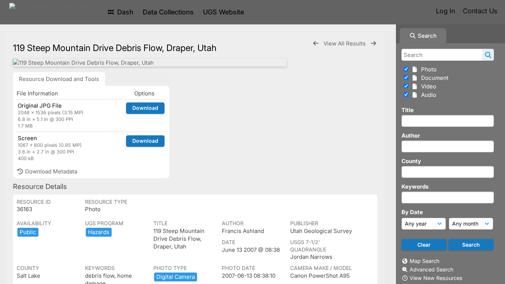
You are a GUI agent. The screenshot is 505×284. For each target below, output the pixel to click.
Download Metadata (50, 171)
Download (145, 108)
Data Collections (168, 12)
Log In (445, 11)
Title (407, 110)
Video (427, 86)
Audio (427, 94)
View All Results (345, 43)
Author (410, 135)
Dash (124, 12)
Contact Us (480, 11)
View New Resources (436, 278)
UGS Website (223, 12)
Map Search (424, 261)
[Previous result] (316, 43)
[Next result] (373, 43)
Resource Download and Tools (59, 78)
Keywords (414, 186)
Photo (427, 69)
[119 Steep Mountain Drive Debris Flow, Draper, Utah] (150, 63)
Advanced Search (431, 269)
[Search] (488, 55)
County (411, 161)
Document (433, 77)
